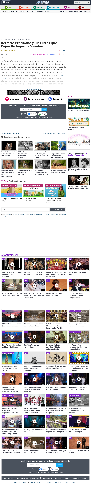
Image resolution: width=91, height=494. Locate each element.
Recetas (25, 7)
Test (5, 181)
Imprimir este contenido (11, 133)
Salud (10, 7)
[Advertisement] (45, 26)
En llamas (36, 11)
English (63, 50)
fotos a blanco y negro (52, 214)
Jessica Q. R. (13, 58)
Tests (69, 7)
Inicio (2, 39)
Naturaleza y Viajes (18, 11)
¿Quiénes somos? (36, 482)
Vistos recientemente (75, 11)
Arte (28, 11)
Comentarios (58, 210)
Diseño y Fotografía (24, 39)
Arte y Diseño (11, 39)
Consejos (39, 7)
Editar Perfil (63, 11)
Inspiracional (54, 7)
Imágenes (8, 214)
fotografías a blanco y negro (37, 214)
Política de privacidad (47, 117)
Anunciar (74, 482)
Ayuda (25, 482)
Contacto (17, 482)
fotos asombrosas (23, 214)
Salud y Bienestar (8, 478)
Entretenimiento (47, 478)
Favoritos (86, 11)
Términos (38, 117)
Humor (84, 7)
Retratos (14, 214)
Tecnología (45, 11)
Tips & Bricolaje (35, 478)
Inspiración (75, 478)
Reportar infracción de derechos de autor (54, 133)
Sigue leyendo (34, 89)
